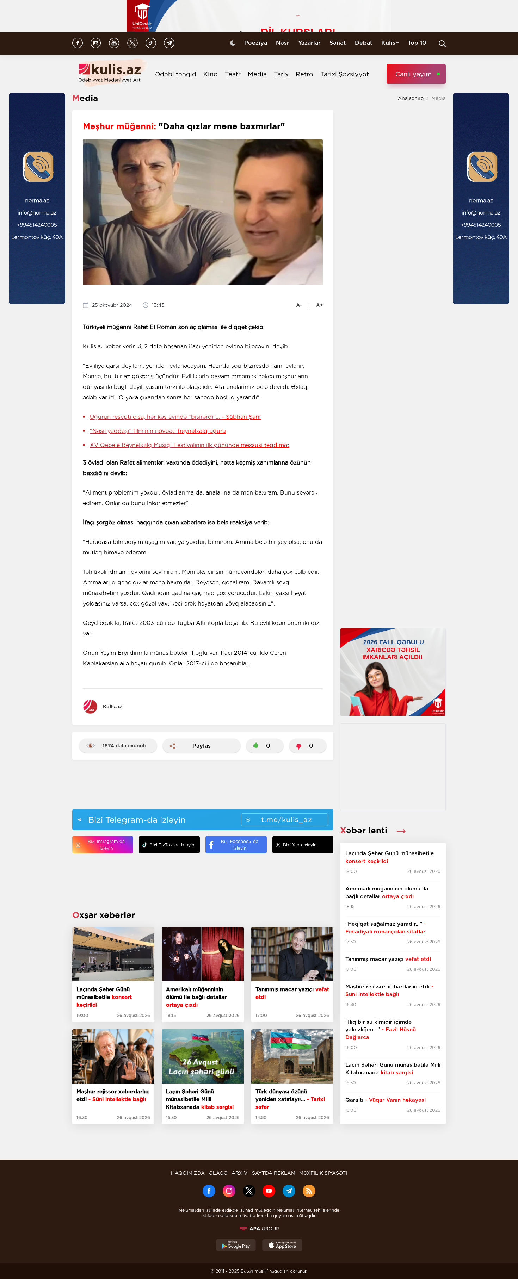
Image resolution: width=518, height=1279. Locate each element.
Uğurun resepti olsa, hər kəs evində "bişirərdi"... (175, 417)
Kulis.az (112, 706)
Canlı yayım (413, 74)
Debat (363, 42)
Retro (304, 74)
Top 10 (417, 42)
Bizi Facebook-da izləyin (239, 845)
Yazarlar (309, 42)
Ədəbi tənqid (175, 74)
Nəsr (282, 42)
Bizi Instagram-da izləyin (106, 845)
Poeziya (255, 42)
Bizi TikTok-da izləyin (171, 845)
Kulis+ (390, 42)
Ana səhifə (411, 98)
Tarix (281, 74)
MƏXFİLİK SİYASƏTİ (323, 1173)
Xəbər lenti (365, 830)
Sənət (337, 42)
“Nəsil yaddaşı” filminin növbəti (158, 431)
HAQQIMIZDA (188, 1173)
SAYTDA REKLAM (273, 1173)
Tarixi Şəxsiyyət (344, 74)
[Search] (442, 43)
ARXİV (240, 1173)
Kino (210, 74)
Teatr (233, 74)
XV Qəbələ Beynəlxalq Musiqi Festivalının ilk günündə (189, 445)
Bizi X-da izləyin (299, 845)
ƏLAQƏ (218, 1173)
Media (257, 74)
